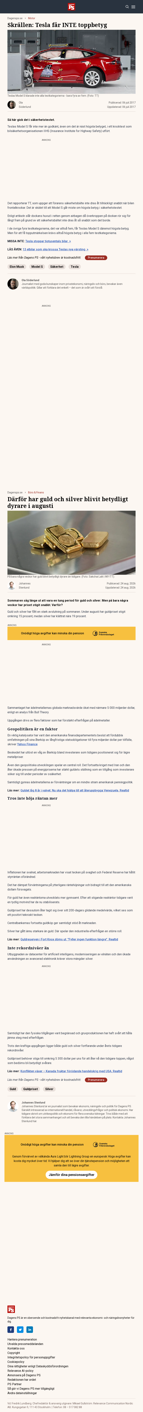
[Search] (127, 6)
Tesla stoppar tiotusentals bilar (48, 241)
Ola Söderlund (30, 280)
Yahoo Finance (27, 744)
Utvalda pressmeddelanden (25, 1344)
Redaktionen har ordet (21, 1379)
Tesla (75, 266)
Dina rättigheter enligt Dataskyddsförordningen (37, 1366)
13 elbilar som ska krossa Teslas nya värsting (55, 249)
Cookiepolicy (15, 1362)
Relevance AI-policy (20, 1371)
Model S (37, 266)
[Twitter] (20, 1329)
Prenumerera (96, 257)
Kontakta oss (16, 1348)
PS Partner (14, 1384)
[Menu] (133, 6)
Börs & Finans (36, 492)
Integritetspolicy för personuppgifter (31, 1357)
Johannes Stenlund (33, 1102)
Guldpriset (30, 1089)
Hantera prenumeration (22, 1339)
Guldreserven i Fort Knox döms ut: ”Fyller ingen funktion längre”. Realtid (69, 939)
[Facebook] (10, 1329)
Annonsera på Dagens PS (24, 1375)
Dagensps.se (15, 18)
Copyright (13, 1353)
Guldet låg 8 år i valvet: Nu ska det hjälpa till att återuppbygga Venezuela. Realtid (74, 790)
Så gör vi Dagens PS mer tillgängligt (30, 1388)
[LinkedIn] (29, 1329)
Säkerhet (56, 266)
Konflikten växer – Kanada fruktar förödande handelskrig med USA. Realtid (71, 1071)
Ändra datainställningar (22, 1393)
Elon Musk (17, 266)
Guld (13, 1089)
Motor (31, 18)
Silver (49, 1089)
